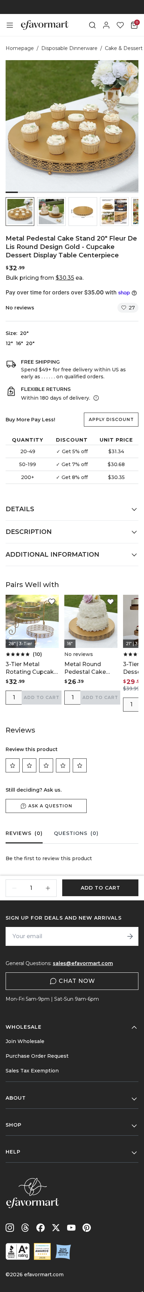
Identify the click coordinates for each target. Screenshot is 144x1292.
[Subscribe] (130, 936)
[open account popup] (106, 25)
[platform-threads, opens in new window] (25, 1227)
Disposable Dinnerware (69, 48)
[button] (20, 211)
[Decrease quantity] (14, 888)
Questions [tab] (76, 833)
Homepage (20, 48)
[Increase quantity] (47, 888)
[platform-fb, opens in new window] (40, 1227)
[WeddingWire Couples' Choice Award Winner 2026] (42, 1251)
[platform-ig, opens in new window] (10, 1227)
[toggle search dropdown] (92, 25)
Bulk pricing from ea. (45, 277)
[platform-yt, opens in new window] (71, 1227)
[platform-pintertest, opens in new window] (86, 1227)
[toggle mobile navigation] (10, 25)
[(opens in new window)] (18, 1251)
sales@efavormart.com (83, 963)
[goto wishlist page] (120, 25)
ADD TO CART (41, 697)
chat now (77, 981)
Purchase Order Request (37, 1056)
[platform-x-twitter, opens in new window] (56, 1227)
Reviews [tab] (24, 833)
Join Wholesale (25, 1041)
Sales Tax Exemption (32, 1071)
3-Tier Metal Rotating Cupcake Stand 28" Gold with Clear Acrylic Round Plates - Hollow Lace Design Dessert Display (31, 668)
